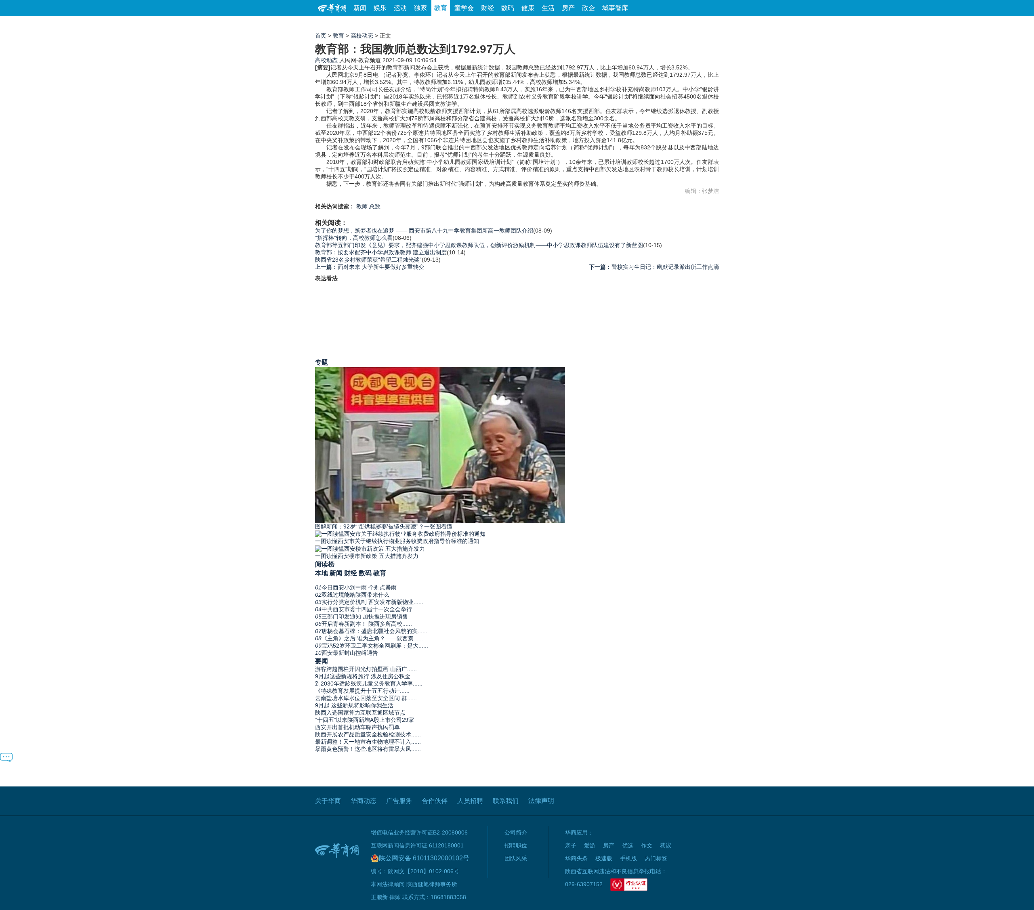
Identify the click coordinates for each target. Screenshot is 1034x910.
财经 (487, 7)
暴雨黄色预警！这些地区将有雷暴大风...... (368, 749)
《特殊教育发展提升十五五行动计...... (362, 691)
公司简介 (515, 832)
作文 (646, 845)
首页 (320, 35)
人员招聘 (470, 800)
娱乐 (380, 7)
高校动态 (362, 35)
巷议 (665, 845)
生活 (548, 7)
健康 (527, 7)
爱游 (689, 24)
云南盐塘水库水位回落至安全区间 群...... (366, 698)
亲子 (570, 845)
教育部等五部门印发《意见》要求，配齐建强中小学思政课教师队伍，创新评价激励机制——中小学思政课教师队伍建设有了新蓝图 (479, 245)
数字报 (646, 24)
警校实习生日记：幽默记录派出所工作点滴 (654, 267)
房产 (568, 7)
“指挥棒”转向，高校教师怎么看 (354, 238)
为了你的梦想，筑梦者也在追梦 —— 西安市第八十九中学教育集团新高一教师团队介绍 (424, 230)
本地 (321, 573)
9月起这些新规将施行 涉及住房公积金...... (367, 676)
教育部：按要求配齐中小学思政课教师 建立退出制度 (381, 252)
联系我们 (506, 800)
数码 (507, 7)
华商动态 (363, 800)
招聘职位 (515, 845)
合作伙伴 (435, 800)
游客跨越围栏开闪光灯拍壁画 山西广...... (366, 669)
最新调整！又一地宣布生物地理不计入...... (368, 741)
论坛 (622, 24)
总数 (374, 206)
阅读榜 (324, 564)
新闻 (359, 7)
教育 (440, 7)
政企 (588, 7)
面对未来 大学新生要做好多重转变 (369, 267)
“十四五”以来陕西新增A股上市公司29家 (364, 720)
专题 (321, 362)
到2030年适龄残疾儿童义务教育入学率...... (368, 683)
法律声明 (541, 800)
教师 (362, 206)
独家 (420, 7)
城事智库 (615, 7)
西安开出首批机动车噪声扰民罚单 (357, 727)
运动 (400, 7)
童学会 (464, 7)
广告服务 (399, 800)
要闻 (321, 661)
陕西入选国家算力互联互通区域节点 (360, 712)
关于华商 (328, 800)
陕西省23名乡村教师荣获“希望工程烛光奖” (368, 259)
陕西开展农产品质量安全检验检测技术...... (368, 734)
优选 (709, 24)
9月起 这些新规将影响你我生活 (354, 705)
